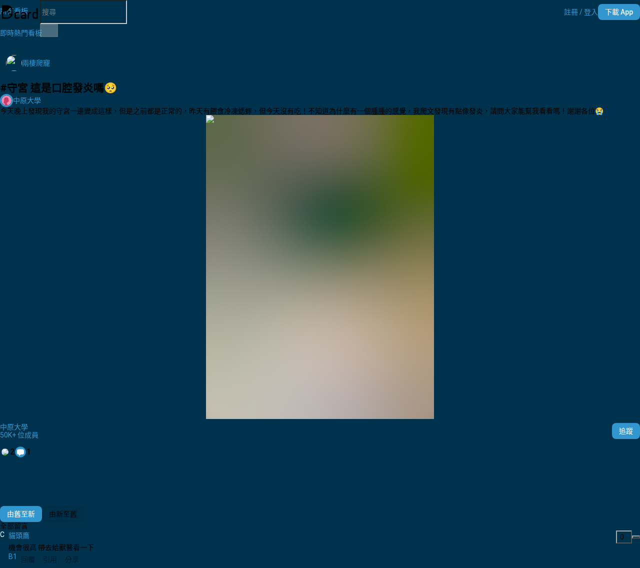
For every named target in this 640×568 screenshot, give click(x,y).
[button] (581, 12)
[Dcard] (20, 12)
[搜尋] (49, 30)
